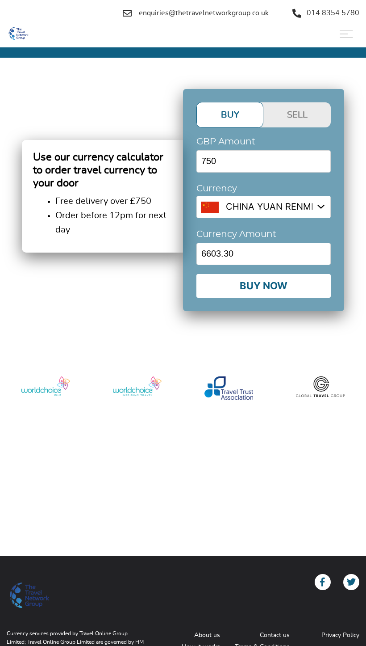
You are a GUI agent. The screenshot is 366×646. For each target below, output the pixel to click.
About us (207, 635)
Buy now (263, 285)
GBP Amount (225, 141)
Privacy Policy (340, 635)
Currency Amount (236, 234)
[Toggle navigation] (346, 34)
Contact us (275, 635)
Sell (297, 114)
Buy (230, 114)
